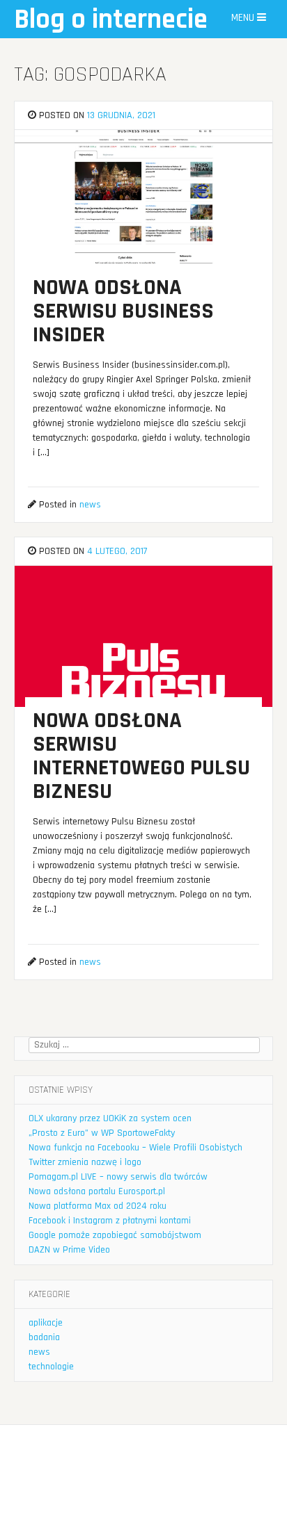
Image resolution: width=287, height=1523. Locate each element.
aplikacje (46, 1323)
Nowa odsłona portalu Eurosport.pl (97, 1191)
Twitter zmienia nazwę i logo (85, 1162)
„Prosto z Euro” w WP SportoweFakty (102, 1133)
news (90, 504)
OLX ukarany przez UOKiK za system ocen (110, 1118)
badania (44, 1337)
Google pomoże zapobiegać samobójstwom (115, 1235)
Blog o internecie (111, 20)
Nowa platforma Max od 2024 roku (97, 1206)
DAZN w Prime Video (69, 1250)
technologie (51, 1366)
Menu (244, 17)
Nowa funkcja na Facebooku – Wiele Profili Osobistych (135, 1147)
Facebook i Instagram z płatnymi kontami (110, 1220)
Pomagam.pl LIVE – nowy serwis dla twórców (118, 1177)
